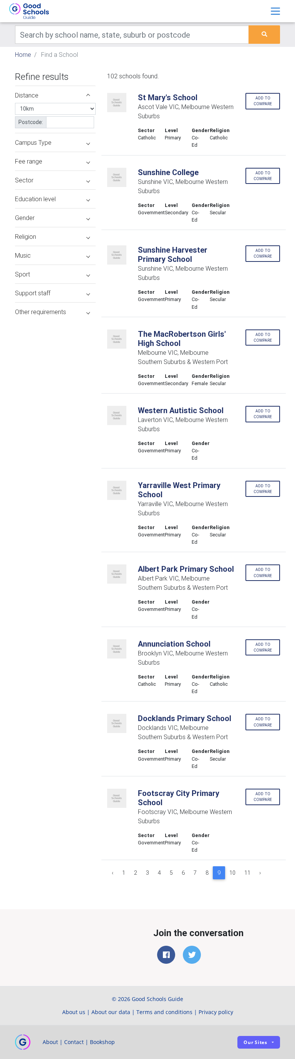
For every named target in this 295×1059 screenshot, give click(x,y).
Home (23, 54)
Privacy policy (216, 1012)
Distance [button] (26, 95)
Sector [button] (24, 180)
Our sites (255, 1042)
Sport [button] (22, 274)
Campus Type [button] (33, 142)
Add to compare (263, 101)
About (50, 1042)
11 (247, 872)
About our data (110, 1012)
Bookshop (102, 1042)
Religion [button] (25, 236)
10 (232, 872)
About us (73, 1012)
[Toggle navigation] (275, 11)
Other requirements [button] (40, 312)
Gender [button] (25, 218)
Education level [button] (35, 199)
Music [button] (23, 255)
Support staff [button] (32, 293)
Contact (74, 1042)
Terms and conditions (164, 1012)
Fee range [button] (28, 161)
